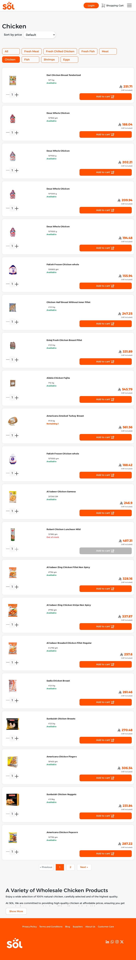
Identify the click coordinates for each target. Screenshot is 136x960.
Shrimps (49, 59)
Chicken (10, 59)
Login (91, 5)
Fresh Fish (88, 51)
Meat (105, 51)
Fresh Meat (31, 51)
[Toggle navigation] (129, 5)
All (6, 51)
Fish (27, 59)
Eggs (66, 59)
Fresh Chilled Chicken (60, 51)
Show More (16, 911)
